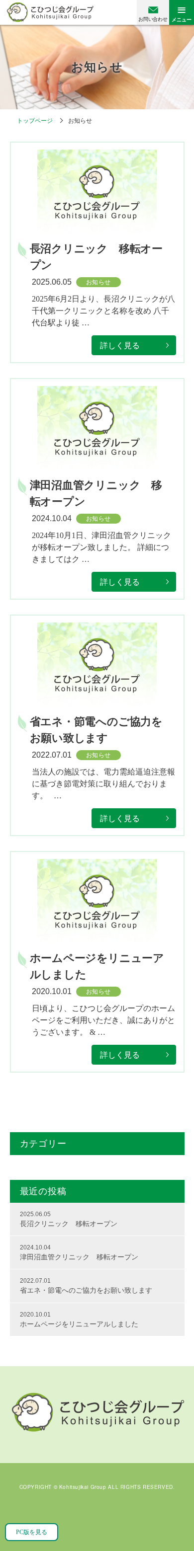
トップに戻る (174, 1521)
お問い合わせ (152, 19)
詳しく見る (120, 345)
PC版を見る (31, 1532)
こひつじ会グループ (50, 12)
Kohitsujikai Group (82, 1487)
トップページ (35, 120)
